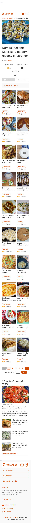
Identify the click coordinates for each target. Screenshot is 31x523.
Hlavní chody (21, 111)
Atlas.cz (15, 517)
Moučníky (5, 139)
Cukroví (20, 194)
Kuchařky (11, 18)
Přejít (24, 372)
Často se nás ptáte (10, 505)
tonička (10, 60)
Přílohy (5, 111)
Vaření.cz (4, 18)
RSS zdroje (7, 512)
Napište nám (7, 499)
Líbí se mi (9, 79)
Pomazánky (6, 194)
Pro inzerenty (8, 508)
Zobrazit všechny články (9, 453)
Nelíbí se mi (23, 79)
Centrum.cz (7, 517)
